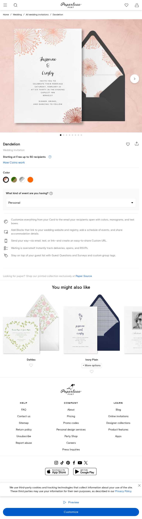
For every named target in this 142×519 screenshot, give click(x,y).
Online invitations (118, 416)
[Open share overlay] (137, 143)
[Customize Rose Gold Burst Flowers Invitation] (71, 76)
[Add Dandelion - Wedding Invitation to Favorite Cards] (128, 144)
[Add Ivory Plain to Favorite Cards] (91, 371)
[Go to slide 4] (69, 135)
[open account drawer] (137, 5)
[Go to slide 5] (72, 135)
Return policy (24, 429)
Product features (118, 429)
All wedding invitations (37, 14)
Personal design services (71, 429)
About (71, 409)
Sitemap (24, 423)
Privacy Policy (123, 491)
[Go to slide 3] (66, 135)
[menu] (5, 5)
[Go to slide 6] (75, 135)
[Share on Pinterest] (68, 463)
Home (6, 14)
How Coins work (14, 162)
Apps (118, 436)
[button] (51, 193)
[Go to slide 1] (60, 135)
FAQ (23, 409)
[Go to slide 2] (63, 135)
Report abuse (24, 442)
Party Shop (71, 436)
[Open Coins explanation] (50, 157)
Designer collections (118, 423)
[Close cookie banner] (139, 485)
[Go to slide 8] (81, 135)
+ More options (92, 365)
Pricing (71, 416)
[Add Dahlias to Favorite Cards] (31, 365)
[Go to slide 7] (78, 135)
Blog (118, 409)
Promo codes (71, 423)
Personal (14, 203)
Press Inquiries (71, 449)
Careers (71, 442)
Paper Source (84, 276)
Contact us (23, 416)
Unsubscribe (23, 436)
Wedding (17, 14)
